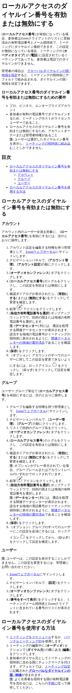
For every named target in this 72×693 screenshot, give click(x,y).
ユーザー (24, 183)
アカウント (26, 174)
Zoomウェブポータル (41, 251)
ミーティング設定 (57, 666)
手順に (53, 683)
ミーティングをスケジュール (30, 637)
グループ (24, 179)
